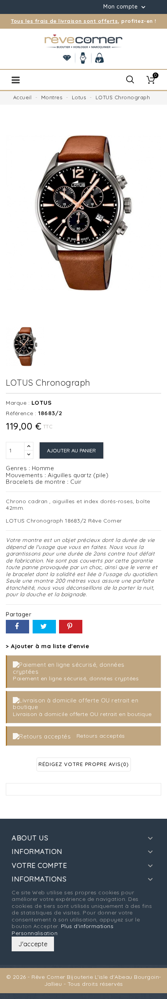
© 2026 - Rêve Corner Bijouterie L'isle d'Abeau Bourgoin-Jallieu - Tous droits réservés (83, 980)
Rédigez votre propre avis (83, 764)
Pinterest (70, 626)
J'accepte (32, 944)
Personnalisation (34, 933)
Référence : (21, 413)
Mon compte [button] (125, 7)
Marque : (18, 403)
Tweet (44, 626)
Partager (17, 626)
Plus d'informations (87, 926)
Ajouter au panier (71, 450)
